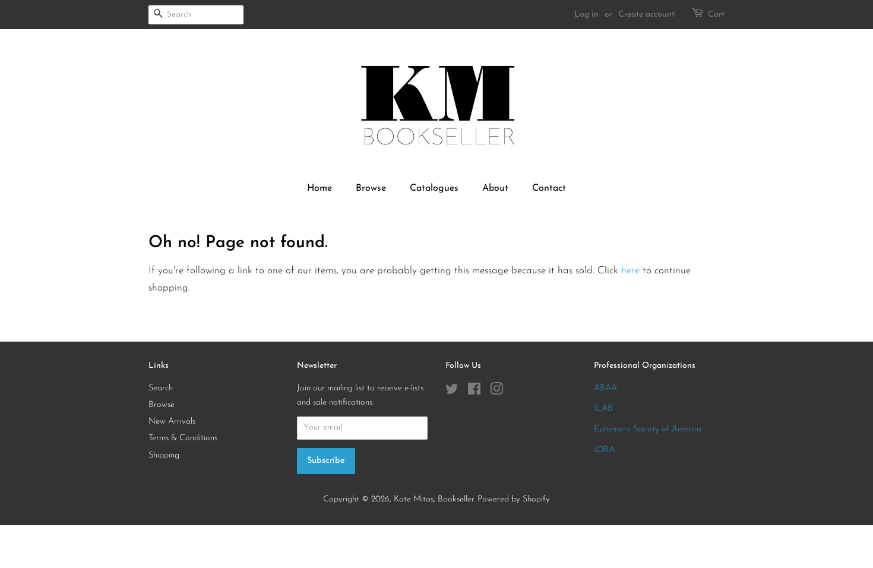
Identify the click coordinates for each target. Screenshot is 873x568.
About (495, 188)
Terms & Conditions (182, 438)
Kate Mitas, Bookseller (434, 499)
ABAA (605, 388)
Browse (371, 188)
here (630, 271)
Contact (549, 188)
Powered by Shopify (513, 499)
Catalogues (434, 188)
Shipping (163, 455)
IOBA (604, 450)
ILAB (603, 408)
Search (160, 388)
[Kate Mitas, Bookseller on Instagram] (496, 391)
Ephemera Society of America (647, 429)
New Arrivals (171, 421)
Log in (586, 14)
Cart (716, 14)
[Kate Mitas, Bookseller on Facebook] (474, 391)
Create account (646, 14)
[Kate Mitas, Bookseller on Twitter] (451, 391)
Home (319, 188)
